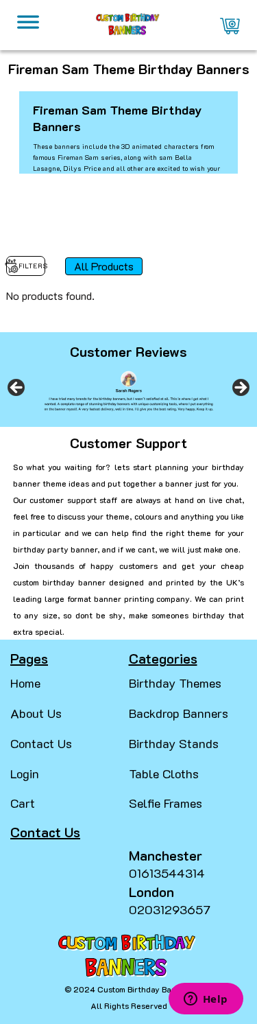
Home (25, 683)
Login (24, 773)
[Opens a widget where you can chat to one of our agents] (205, 1000)
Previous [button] (17, 388)
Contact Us (41, 743)
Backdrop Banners (178, 713)
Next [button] (240, 388)
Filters (32, 265)
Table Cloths (164, 773)
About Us (36, 713)
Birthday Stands (174, 743)
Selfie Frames (165, 803)
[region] (128, 392)
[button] (16, 996)
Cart (22, 803)
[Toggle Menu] (28, 25)
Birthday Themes (175, 683)
